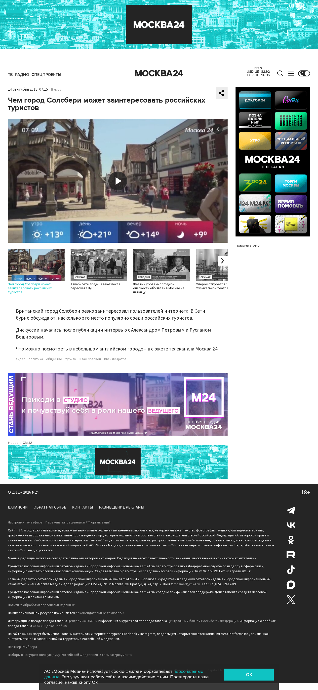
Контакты (82, 507)
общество (54, 359)
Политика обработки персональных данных (41, 605)
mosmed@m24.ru (187, 584)
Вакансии (18, 507)
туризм (70, 359)
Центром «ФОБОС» (82, 621)
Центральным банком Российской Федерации (203, 621)
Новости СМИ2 (20, 443)
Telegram (291, 510)
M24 (35, 492)
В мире (56, 89)
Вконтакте (291, 525)
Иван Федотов (115, 359)
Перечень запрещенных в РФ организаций (78, 522)
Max (291, 585)
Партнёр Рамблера (22, 646)
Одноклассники (291, 540)
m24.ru (21, 530)
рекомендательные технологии (100, 613)
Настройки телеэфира (25, 522)
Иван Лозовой (90, 359)
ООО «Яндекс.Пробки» (50, 626)
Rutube (291, 555)
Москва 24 (159, 73)
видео (21, 359)
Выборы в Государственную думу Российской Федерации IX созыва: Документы (70, 654)
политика (36, 359)
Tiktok (291, 570)
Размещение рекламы (121, 507)
